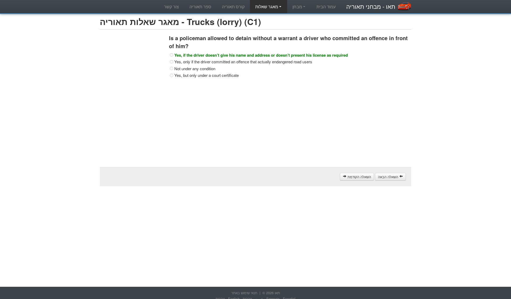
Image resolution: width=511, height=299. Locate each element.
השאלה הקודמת (359, 176)
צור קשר (171, 6)
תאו (370, 6)
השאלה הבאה (388, 176)
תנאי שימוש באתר (244, 292)
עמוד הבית (326, 6)
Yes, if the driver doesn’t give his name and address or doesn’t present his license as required (261, 55)
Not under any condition (194, 68)
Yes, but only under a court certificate (206, 75)
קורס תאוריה (233, 6)
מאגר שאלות (267, 6)
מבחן (297, 6)
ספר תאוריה (200, 6)
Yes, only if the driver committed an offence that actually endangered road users (243, 61)
